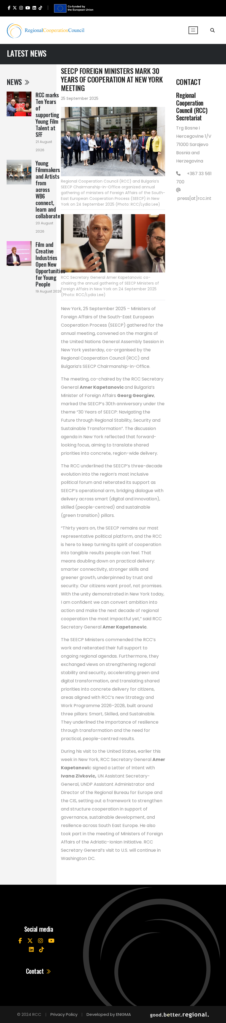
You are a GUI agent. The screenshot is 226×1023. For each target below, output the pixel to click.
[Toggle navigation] (193, 30)
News (15, 81)
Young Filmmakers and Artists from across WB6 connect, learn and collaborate (48, 189)
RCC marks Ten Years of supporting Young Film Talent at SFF (47, 115)
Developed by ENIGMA (109, 1014)
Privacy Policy (63, 1014)
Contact (35, 971)
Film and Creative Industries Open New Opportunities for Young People (50, 264)
